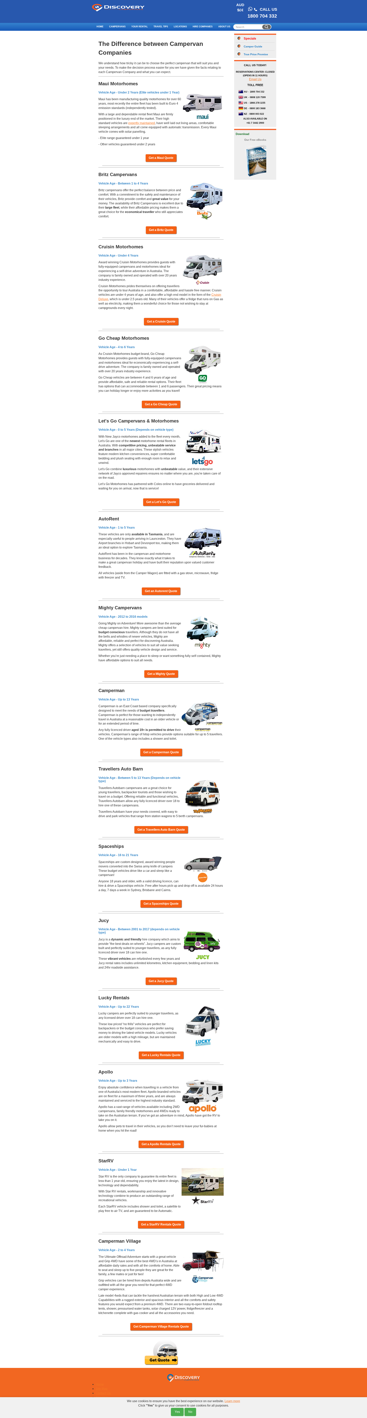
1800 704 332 (262, 16)
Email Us (255, 79)
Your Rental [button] (139, 26)
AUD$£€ (240, 7)
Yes (177, 1411)
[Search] (266, 27)
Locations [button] (180, 26)
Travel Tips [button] (160, 26)
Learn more (232, 1401)
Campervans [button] (117, 26)
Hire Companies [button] (203, 26)
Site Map (102, 1388)
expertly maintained (141, 123)
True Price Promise (256, 54)
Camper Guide (253, 46)
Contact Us (103, 1393)
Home (100, 26)
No (190, 1411)
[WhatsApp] (250, 9)
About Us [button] (224, 26)
